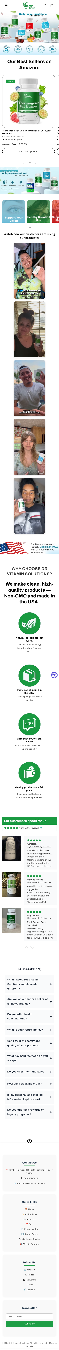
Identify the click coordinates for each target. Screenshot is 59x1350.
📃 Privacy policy (29, 1229)
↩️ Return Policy (29, 1234)
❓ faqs (29, 1224)
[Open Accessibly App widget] (29, 1141)
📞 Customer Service (29, 1239)
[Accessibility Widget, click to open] (54, 675)
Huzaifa (29, 1346)
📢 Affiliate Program (29, 1244)
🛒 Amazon (29, 1270)
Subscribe (29, 1323)
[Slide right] (36, 163)
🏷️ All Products (29, 1214)
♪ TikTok (29, 1284)
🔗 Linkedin (29, 1290)
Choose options (28, 151)
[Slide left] (23, 163)
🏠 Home (29, 1209)
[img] (11, 828)
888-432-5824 (31, 1178)
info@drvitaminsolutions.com (31, 1183)
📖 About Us (29, 1219)
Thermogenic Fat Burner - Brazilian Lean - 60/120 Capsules (27, 132)
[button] (6, 5)
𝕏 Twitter (29, 1275)
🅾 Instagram (29, 1280)
